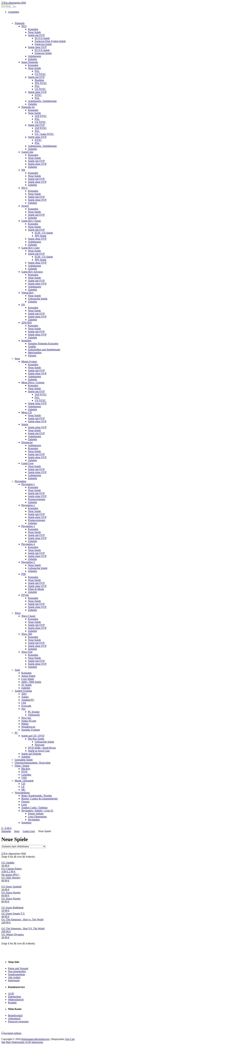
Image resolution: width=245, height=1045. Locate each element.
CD (23, 783)
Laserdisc (26, 774)
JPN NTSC (41, 83)
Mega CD (26, 412)
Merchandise (35, 352)
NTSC (38, 95)
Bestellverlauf (15, 1015)
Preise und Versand (18, 968)
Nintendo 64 (27, 107)
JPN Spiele (40, 235)
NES (23, 26)
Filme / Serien (22, 765)
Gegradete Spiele (24, 759)
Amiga (24, 696)
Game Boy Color (30, 247)
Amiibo (32, 346)
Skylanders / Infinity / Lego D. (37, 810)
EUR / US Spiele (44, 232)
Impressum (14, 980)
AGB (11, 993)
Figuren (32, 355)
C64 (23, 702)
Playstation (20, 481)
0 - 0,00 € (6, 828)
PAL (37, 71)
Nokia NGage (28, 720)
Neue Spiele (34, 32)
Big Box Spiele (36, 738)
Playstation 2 (28, 505)
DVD (24, 771)
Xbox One (26, 651)
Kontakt (12, 1002)
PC (16, 732)
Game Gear (27, 463)
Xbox (18, 613)
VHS (24, 777)
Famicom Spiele (43, 44)
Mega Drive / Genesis (32, 382)
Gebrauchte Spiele (37, 298)
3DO (24, 693)
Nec (23, 708)
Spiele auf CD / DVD (32, 735)
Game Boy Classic (31, 220)
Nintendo (19, 23)
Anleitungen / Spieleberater (42, 101)
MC (23, 789)
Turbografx (34, 714)
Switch (25, 205)
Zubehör (32, 59)
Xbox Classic (28, 616)
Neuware (39, 744)
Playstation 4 (28, 544)
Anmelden (13, 11)
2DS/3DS (26, 322)
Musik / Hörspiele (24, 780)
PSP (23, 574)
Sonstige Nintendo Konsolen (43, 343)
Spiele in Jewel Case (39, 750)
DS (23, 304)
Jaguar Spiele (28, 675)
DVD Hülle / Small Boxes (42, 747)
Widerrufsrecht (16, 999)
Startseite (6, 831)
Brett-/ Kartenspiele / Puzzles (36, 795)
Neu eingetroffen (17, 971)
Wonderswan (28, 726)
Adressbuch (14, 1018)
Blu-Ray (25, 768)
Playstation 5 (28, 562)
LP (22, 786)
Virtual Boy (27, 292)
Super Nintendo (29, 62)
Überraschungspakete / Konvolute (32, 762)
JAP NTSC (41, 116)
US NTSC (40, 74)
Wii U (24, 187)
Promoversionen (36, 499)
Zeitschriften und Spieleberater (44, 349)
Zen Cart (69, 1039)
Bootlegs (39, 80)
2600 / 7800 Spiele (31, 681)
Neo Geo (26, 717)
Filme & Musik (36, 589)
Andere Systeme (23, 690)
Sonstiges (26, 340)
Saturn (24, 424)
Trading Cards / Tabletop (34, 807)
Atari (17, 669)
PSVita (25, 595)
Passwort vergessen (18, 1021)
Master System (29, 361)
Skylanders (34, 819)
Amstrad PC (27, 699)
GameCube (27, 152)
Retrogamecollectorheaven (35, 1039)
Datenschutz (14, 996)
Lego (24, 804)
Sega (17, 358)
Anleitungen (34, 56)
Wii (23, 169)
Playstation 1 (28, 484)
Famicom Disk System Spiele (50, 41)
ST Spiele (26, 684)
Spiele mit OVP (36, 35)
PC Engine (34, 711)
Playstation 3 (28, 526)
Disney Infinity (36, 813)
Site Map (6, 1042)
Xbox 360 (26, 634)
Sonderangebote (16, 974)
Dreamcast (26, 442)
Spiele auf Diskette (31, 753)
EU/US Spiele (42, 38)
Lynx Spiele (27, 678)
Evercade (26, 705)
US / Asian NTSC (44, 134)
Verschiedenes (22, 792)
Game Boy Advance (32, 271)
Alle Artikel (14, 977)
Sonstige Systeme (30, 729)
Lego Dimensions (37, 816)
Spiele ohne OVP (37, 47)
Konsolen (33, 29)
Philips (24, 723)
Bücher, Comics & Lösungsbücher (39, 798)
